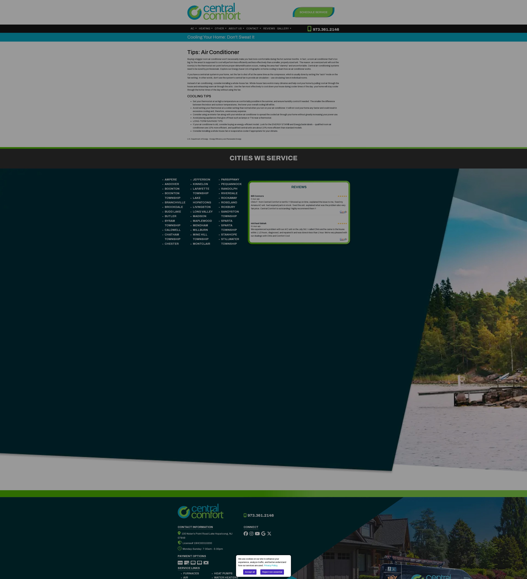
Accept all (250, 572)
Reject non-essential (272, 572)
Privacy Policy (270, 565)
